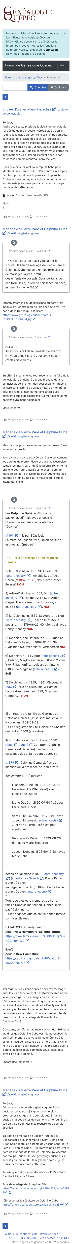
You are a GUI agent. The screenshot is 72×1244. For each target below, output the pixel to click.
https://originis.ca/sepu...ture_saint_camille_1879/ (34, 1204)
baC (9, 687)
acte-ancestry (16, 575)
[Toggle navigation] (62, 65)
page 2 (24, 744)
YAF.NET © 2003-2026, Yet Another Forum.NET (39, 1238)
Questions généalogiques (24, 233)
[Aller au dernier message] (54, 109)
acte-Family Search (26, 878)
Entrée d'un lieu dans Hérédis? (27, 109)
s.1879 (10, 762)
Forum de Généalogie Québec (29, 65)
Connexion (51, 49)
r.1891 (10, 535)
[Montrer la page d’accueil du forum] (36, 14)
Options (59, 87)
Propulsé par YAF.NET (54, 1234)
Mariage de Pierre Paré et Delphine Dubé (35, 229)
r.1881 (9, 744)
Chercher (39, 87)
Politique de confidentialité (21, 1234)
